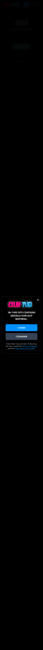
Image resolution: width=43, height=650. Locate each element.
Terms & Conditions (29, 346)
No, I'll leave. (30, 348)
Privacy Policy (19, 348)
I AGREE (21, 327)
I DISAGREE (21, 336)
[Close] (37, 299)
